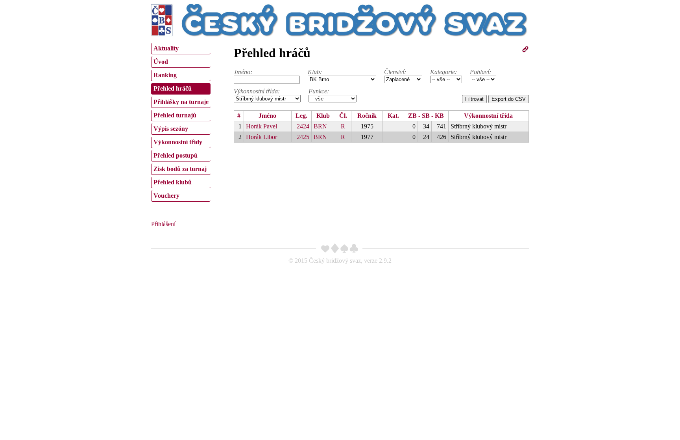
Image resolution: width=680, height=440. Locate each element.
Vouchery (166, 195)
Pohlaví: (480, 72)
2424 (303, 126)
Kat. (393, 115)
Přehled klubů (172, 182)
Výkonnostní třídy (177, 142)
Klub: (315, 72)
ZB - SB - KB (426, 115)
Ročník (367, 115)
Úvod (160, 61)
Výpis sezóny (170, 128)
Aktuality (166, 48)
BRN (320, 126)
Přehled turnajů (174, 115)
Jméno (267, 115)
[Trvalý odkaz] (525, 50)
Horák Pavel (261, 126)
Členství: (395, 72)
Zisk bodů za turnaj (180, 168)
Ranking (165, 75)
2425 (303, 137)
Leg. (301, 115)
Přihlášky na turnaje (181, 101)
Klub (323, 115)
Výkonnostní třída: (257, 91)
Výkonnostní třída (488, 115)
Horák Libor (261, 137)
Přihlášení (163, 224)
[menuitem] (181, 48)
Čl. (343, 115)
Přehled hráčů (172, 88)
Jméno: (243, 72)
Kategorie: (443, 72)
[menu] (181, 121)
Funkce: (319, 91)
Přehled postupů (175, 155)
